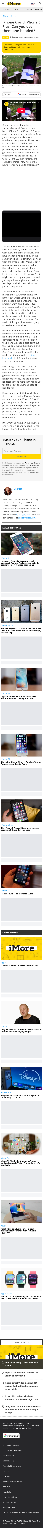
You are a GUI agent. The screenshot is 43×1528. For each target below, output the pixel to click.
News (5, 37)
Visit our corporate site (21, 1428)
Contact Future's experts (12, 1450)
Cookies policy (8, 1461)
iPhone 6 (14, 16)
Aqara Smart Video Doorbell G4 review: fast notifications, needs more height (21, 1386)
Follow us (23, 94)
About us (6, 1487)
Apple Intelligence (34, 9)
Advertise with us (10, 1497)
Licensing (6, 1476)
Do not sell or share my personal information (21, 1513)
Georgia (15, 37)
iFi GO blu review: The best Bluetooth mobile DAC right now (21, 1398)
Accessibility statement (12, 1466)
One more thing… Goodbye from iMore (21, 1364)
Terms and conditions (11, 1445)
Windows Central (9, 1507)
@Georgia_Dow (23, 514)
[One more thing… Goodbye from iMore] (21, 1357)
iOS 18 (17, 9)
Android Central (9, 1502)
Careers (6, 1471)
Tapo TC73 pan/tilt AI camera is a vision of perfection (21, 1374)
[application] (21, 224)
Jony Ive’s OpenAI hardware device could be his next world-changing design (23, 1409)
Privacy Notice (34, 465)
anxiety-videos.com (27, 517)
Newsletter (36, 94)
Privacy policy (8, 1455)
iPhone (5, 16)
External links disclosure (12, 1481)
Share (8, 94)
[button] (40, 3)
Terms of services (31, 463)
